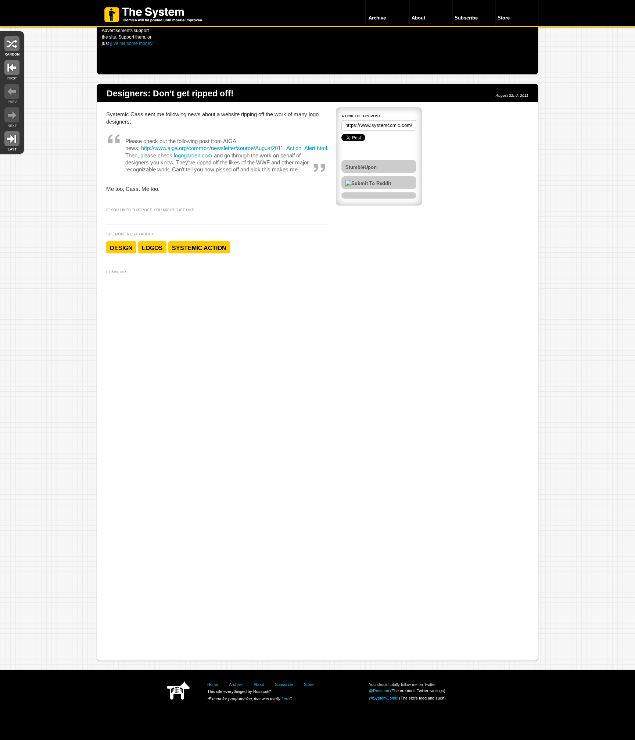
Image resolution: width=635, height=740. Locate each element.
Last (11, 140)
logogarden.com (193, 156)
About (418, 18)
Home (212, 684)
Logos (152, 248)
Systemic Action (199, 248)
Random (11, 45)
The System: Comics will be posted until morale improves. (153, 14)
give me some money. (131, 43)
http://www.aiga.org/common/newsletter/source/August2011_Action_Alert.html (234, 148)
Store (504, 18)
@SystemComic (383, 698)
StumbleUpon (361, 167)
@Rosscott (379, 691)
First (11, 69)
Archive (377, 18)
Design (121, 248)
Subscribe (466, 18)
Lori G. (287, 699)
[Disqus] (216, 369)
